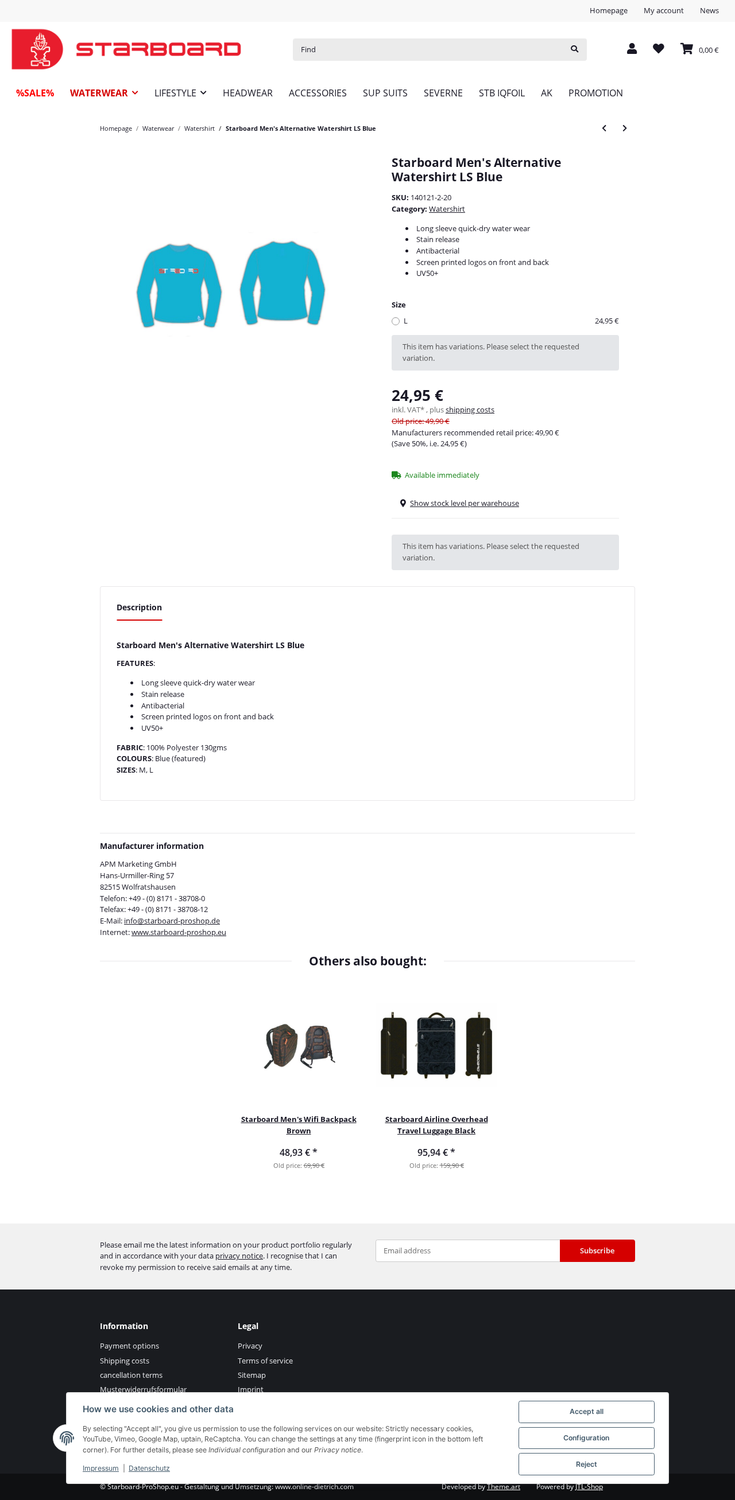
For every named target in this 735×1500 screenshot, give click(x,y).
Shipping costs (124, 1360)
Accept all (587, 1411)
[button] (632, 49)
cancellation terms (131, 1375)
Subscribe (597, 1250)
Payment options (129, 1346)
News (709, 10)
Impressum (101, 1468)
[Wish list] (658, 49)
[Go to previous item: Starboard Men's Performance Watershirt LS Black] (604, 128)
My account (664, 10)
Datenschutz (149, 1468)
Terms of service (265, 1360)
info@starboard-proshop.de (172, 920)
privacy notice (239, 1255)
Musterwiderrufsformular (143, 1389)
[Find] (574, 49)
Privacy (250, 1346)
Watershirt (447, 209)
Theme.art (503, 1486)
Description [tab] (139, 607)
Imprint (251, 1389)
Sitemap (252, 1375)
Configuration (586, 1437)
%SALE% (35, 93)
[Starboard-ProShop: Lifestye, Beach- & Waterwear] (126, 49)
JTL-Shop (589, 1486)
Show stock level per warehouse (464, 503)
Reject (586, 1464)
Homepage (609, 10)
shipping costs (470, 409)
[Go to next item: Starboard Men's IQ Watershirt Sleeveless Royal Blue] (624, 128)
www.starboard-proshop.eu (178, 932)
